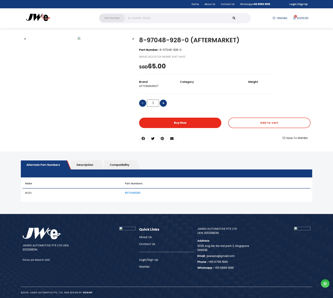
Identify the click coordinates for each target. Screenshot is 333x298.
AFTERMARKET (149, 86)
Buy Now (180, 123)
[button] (112, 18)
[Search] (234, 18)
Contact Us (227, 4)
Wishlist (144, 267)
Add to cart (269, 123)
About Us (209, 4)
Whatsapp (255, 4)
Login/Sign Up (148, 260)
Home (195, 4)
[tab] (46, 164)
